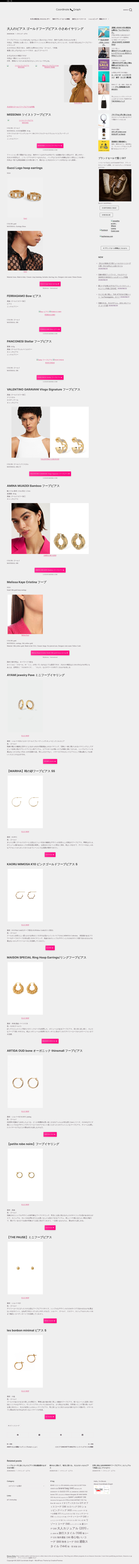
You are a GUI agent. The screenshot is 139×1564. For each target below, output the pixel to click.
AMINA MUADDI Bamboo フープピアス (49, 570)
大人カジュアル (71, 1528)
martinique (49, 854)
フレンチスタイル (70, 1520)
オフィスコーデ (13, 1425)
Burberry (78, 1488)
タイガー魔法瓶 (125, 77)
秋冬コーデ (70, 1541)
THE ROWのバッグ (118, 101)
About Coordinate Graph (103, 1484)
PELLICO (57, 1497)
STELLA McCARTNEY (74, 1500)
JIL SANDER (74, 1491)
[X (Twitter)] (39, 1434)
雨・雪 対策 (74, 1546)
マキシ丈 (81, 1520)
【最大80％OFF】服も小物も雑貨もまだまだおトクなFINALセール (122, 65)
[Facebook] (18, 1434)
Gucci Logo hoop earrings (49, 284)
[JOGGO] (103, 31)
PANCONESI (78, 103)
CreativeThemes (57, 1560)
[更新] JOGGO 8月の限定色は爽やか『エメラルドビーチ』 (121, 30)
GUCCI (64, 1491)
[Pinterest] (61, 1434)
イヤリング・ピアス (21, 33)
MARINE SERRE (49, 67)
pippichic (64, 1497)
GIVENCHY (54, 1491)
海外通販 (64, 1537)
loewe (54, 1494)
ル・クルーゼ (116, 75)
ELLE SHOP (25, 736)
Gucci (25, 218)
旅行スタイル (70, 1533)
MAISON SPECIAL (49, 1041)
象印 (117, 77)
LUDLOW (61, 1494)
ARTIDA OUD (49, 1134)
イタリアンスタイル (72, 1503)
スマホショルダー (78, 1510)
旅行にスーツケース (79, 19)
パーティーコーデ (77, 1516)
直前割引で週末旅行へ (119, 142)
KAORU (49, 948)
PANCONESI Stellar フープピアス (49, 377)
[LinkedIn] (82, 1434)
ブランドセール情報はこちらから (116, 248)
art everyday (12, 1500)
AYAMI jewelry (49, 761)
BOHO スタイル (56, 1485)
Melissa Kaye (25, 635)
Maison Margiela (72, 1494)
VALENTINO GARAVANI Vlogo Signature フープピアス (49, 474)
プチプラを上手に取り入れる (121, 115)
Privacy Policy (11, 1556)
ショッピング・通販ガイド (98, 19)
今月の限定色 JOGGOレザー (40, 19)
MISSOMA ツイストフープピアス (49, 145)
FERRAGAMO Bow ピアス (49, 329)
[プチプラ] (103, 120)
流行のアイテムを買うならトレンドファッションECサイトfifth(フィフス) (122, 53)
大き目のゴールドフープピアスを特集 (21, 107)
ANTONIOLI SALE (109, 208)
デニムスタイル (68, 1514)
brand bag (66, 1488)
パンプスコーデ (60, 1517)
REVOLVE (107, 215)
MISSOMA (21, 67)
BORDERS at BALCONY (71, 1485)
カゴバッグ (74, 1506)
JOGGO (83, 1492)
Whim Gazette (49, 1321)
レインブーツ (75, 1524)
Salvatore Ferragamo (57, 1500)
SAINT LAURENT (77, 1497)
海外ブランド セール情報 (61, 19)
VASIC (58, 1503)
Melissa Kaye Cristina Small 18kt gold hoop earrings (49, 653)
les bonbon (49, 1417)
